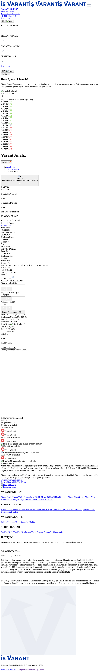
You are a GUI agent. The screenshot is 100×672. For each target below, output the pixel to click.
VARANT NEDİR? (9, 9)
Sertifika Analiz (56, 532)
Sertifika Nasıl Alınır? (23, 532)
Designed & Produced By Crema (30, 670)
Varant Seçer (35, 509)
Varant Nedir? (6, 497)
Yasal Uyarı (6, 670)
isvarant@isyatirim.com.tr (11, 480)
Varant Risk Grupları (76, 497)
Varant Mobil (74, 509)
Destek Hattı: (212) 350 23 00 (13, 482)
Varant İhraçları (13, 499)
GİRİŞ (4, 21)
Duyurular (84, 509)
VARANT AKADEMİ (10, 14)
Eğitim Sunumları (22, 522)
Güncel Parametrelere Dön (12, 312)
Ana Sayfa (10, 167)
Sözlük (32, 522)
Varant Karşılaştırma (48, 509)
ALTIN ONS (6, 225)
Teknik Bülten (12, 512)
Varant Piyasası (63, 509)
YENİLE (5, 162)
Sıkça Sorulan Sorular (28, 499)
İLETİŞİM (5, 18)
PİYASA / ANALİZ (9, 11)
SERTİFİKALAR (8, 16)
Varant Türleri (18, 497)
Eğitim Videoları (8, 522)
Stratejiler (64, 497)
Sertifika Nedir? (7, 532)
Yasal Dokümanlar (45, 499)
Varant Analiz (24, 509)
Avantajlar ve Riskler (32, 497)
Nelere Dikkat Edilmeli (50, 497)
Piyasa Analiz (13, 169)
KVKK (14, 670)
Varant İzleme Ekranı (9, 509)
